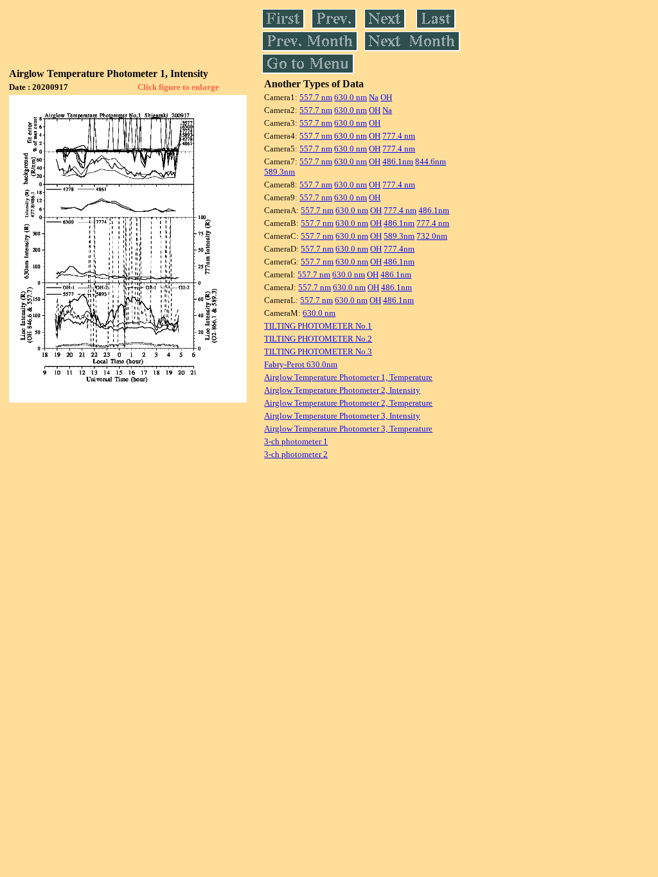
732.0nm (431, 236)
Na (373, 97)
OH (386, 97)
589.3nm (279, 172)
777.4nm (399, 249)
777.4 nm (398, 136)
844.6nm (430, 161)
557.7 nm (315, 97)
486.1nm (397, 161)
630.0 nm (350, 97)
